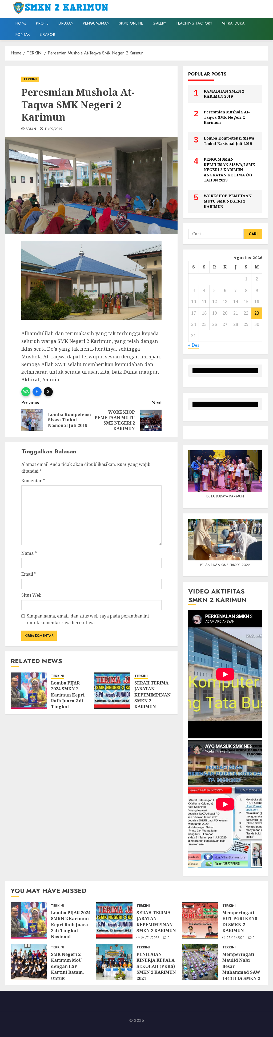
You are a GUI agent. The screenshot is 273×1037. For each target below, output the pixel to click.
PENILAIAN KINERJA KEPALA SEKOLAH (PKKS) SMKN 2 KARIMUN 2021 (156, 966)
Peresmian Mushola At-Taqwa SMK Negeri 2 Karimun (227, 117)
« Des (193, 345)
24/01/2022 (150, 938)
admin (31, 129)
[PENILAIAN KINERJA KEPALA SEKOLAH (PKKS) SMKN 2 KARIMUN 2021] (114, 962)
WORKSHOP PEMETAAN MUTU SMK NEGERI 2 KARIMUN (227, 201)
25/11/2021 (235, 938)
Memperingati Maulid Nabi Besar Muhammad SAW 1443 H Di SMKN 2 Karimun (241, 969)
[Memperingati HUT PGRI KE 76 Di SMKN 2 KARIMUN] (200, 920)
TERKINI (30, 79)
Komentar (33, 481)
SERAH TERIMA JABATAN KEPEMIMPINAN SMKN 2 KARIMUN (152, 695)
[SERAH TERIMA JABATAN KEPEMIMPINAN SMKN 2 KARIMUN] (112, 690)
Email (28, 574)
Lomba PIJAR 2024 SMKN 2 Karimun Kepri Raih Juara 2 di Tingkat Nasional (68, 698)
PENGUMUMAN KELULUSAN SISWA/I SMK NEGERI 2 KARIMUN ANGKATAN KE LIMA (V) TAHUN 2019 (229, 170)
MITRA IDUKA (233, 23)
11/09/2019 (54, 129)
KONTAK (22, 34)
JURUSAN (65, 23)
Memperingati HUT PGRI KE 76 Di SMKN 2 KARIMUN (239, 921)
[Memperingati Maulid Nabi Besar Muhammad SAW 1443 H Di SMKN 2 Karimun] (200, 962)
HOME (20, 23)
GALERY (159, 23)
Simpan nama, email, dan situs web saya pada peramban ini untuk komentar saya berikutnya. (88, 619)
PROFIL (42, 23)
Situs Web (31, 595)
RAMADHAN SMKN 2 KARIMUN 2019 (224, 94)
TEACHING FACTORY (194, 23)
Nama (29, 553)
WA (26, 391)
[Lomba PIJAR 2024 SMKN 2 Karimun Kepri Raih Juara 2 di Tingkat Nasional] (29, 690)
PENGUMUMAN (96, 23)
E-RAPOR (47, 34)
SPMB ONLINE (131, 23)
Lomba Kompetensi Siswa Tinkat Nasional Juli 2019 (229, 141)
